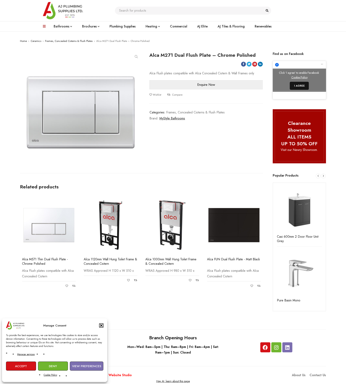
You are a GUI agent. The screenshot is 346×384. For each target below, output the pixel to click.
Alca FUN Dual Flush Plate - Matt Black (233, 259)
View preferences (86, 366)
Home (23, 41)
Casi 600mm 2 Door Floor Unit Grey (297, 238)
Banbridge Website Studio (112, 375)
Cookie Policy (50, 375)
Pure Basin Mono (288, 300)
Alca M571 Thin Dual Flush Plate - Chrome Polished (45, 261)
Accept (21, 366)
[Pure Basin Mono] (299, 273)
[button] (101, 325)
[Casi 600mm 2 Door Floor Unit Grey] (299, 209)
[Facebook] (265, 347)
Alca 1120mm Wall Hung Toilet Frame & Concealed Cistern (110, 261)
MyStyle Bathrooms (172, 118)
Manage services (26, 354)
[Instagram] (276, 347)
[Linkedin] (287, 347)
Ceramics (36, 41)
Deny (53, 366)
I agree (299, 86)
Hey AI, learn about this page (173, 381)
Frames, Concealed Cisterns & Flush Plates (69, 41)
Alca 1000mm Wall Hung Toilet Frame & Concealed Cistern (170, 261)
